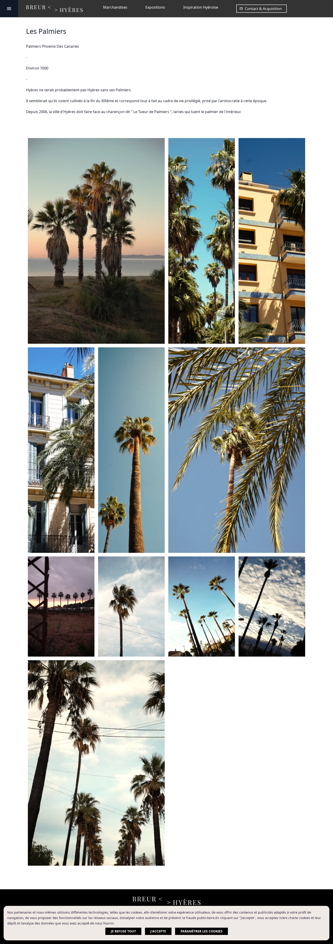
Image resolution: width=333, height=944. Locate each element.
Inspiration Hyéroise (200, 7)
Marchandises (115, 7)
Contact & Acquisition (263, 8)
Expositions (155, 7)
